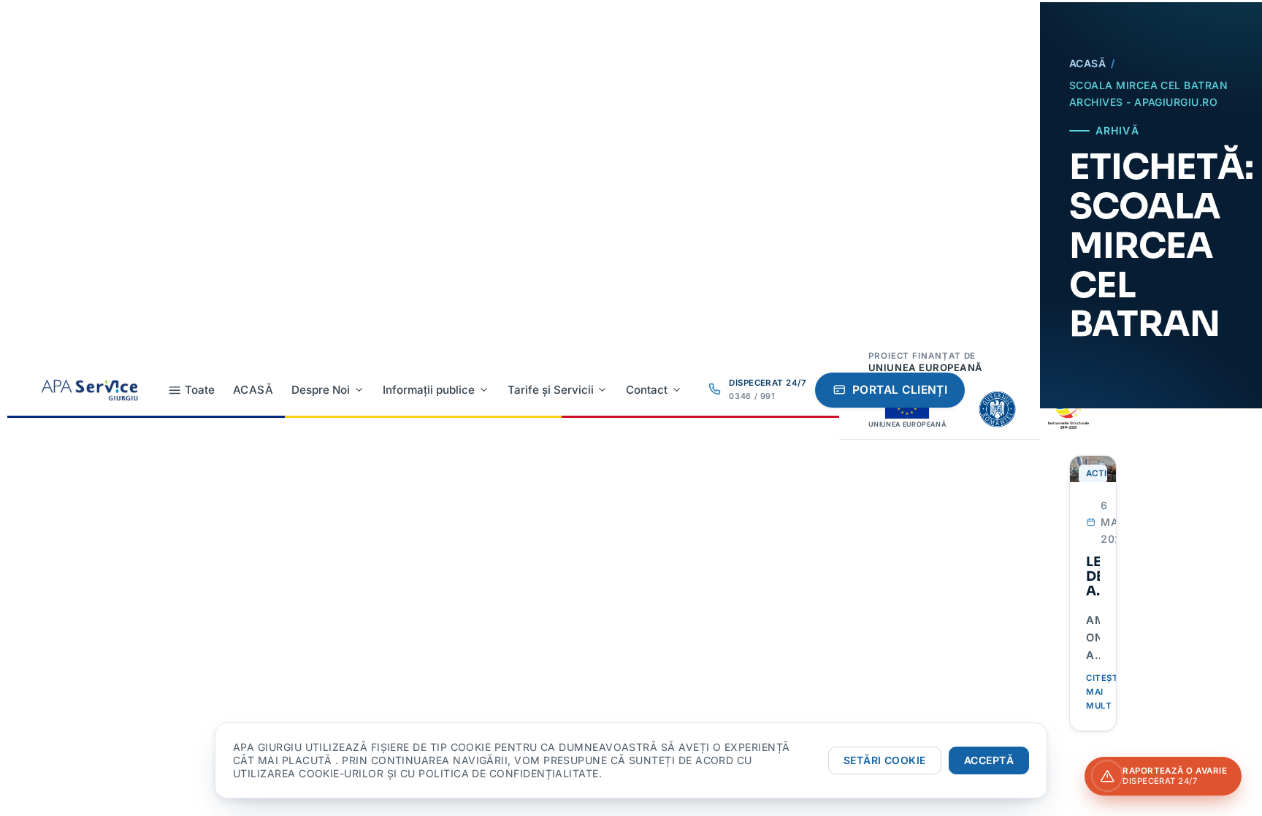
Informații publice (429, 390)
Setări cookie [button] (885, 760)
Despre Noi (320, 390)
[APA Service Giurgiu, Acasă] (89, 390)
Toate (200, 390)
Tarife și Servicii (551, 390)
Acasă (253, 390)
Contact (647, 390)
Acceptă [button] (989, 760)
